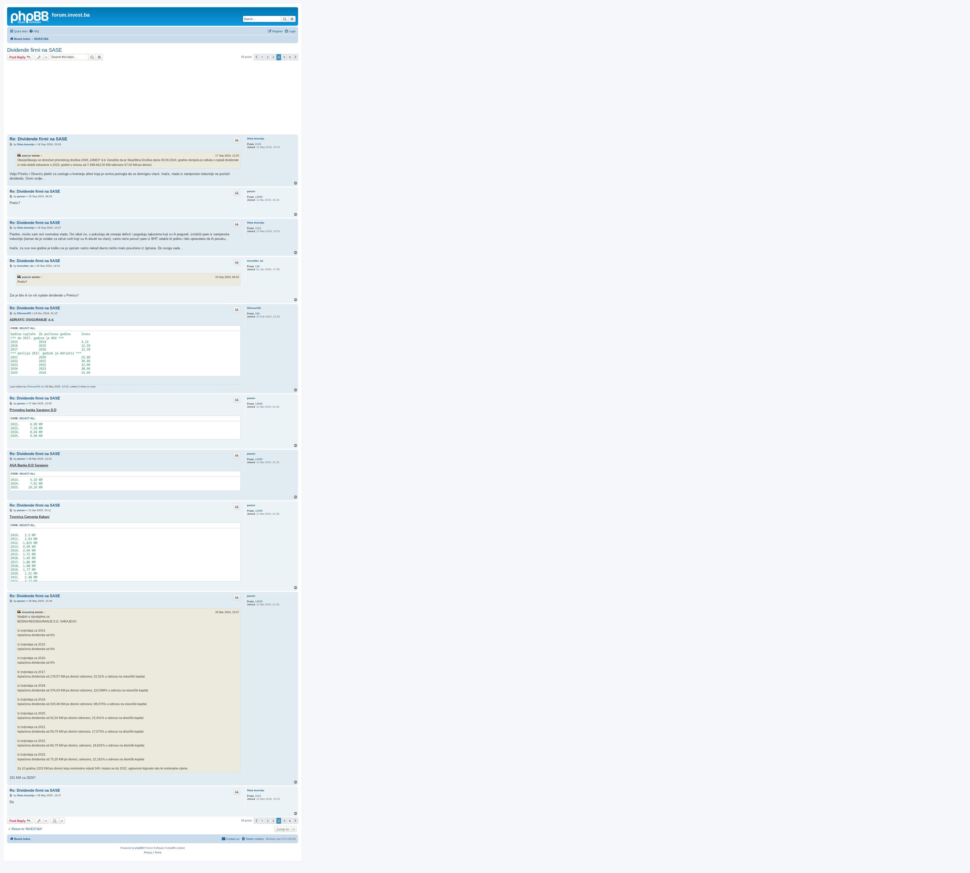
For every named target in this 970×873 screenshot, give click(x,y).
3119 (258, 144)
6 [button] (290, 57)
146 (257, 266)
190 (257, 313)
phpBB (139, 847)
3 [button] (273, 57)
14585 (259, 196)
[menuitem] (34, 31)
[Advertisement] (152, 98)
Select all (27, 328)
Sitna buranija (255, 138)
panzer (26, 155)
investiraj (28, 612)
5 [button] (284, 57)
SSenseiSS (254, 308)
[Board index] (30, 16)
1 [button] (262, 57)
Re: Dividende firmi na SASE (38, 139)
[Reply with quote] (236, 140)
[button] (256, 57)
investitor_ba (255, 260)
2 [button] (268, 57)
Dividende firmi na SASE (34, 50)
